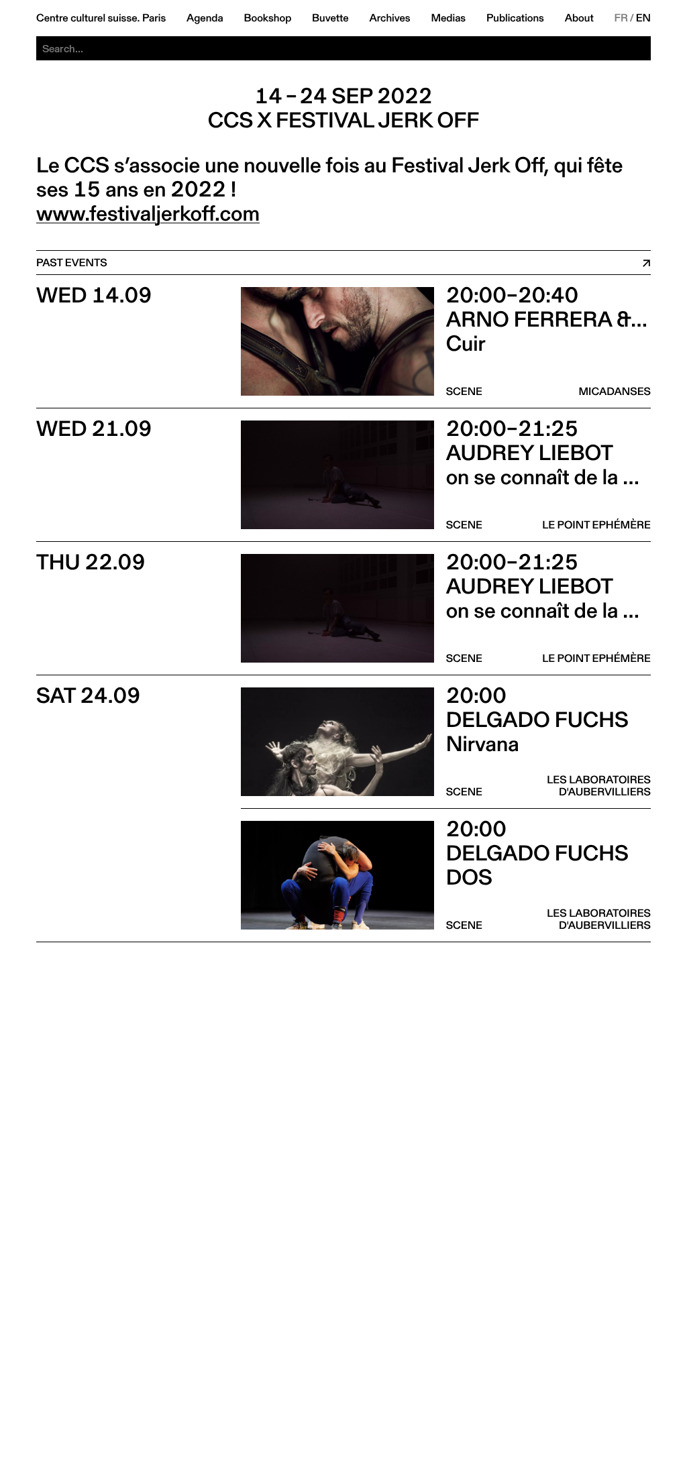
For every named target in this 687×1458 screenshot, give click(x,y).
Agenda (205, 18)
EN (643, 18)
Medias (448, 18)
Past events (71, 262)
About (579, 18)
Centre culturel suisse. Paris (101, 18)
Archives (389, 18)
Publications (515, 18)
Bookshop (267, 18)
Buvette (330, 18)
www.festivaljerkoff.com (148, 214)
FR (622, 18)
